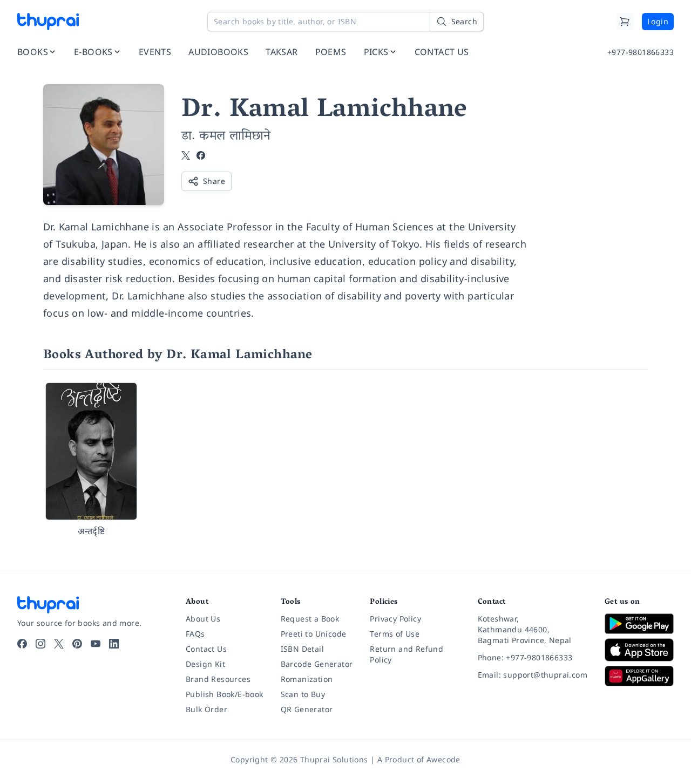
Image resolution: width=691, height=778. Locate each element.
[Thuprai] (48, 21)
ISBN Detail (302, 649)
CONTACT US (442, 52)
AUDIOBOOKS (218, 52)
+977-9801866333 (640, 52)
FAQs (195, 634)
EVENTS (155, 52)
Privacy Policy (395, 618)
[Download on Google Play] (639, 623)
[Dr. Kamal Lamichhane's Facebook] (201, 156)
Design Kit (205, 664)
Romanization (307, 679)
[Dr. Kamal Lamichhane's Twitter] (185, 156)
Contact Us (206, 649)
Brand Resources (218, 679)
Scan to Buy (303, 694)
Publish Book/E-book (224, 694)
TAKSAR (281, 52)
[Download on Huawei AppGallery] (639, 676)
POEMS (331, 52)
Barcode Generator (317, 664)
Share (214, 181)
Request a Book (310, 618)
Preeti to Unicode (314, 634)
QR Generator (307, 709)
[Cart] (624, 21)
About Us (203, 618)
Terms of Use (394, 634)
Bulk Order (206, 709)
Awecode (443, 759)
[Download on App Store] (639, 649)
